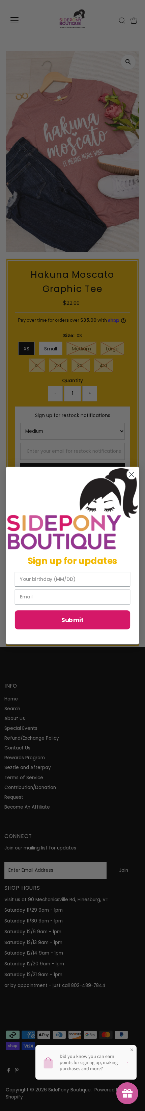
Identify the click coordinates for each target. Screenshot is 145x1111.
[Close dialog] (131, 474)
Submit (72, 620)
